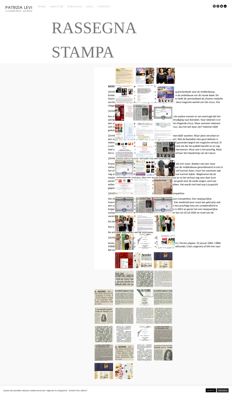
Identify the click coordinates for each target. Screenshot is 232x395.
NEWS (89, 6)
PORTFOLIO (75, 6)
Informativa (222, 390)
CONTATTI (103, 6)
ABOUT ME (57, 6)
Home (42, 6)
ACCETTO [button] (210, 390)
